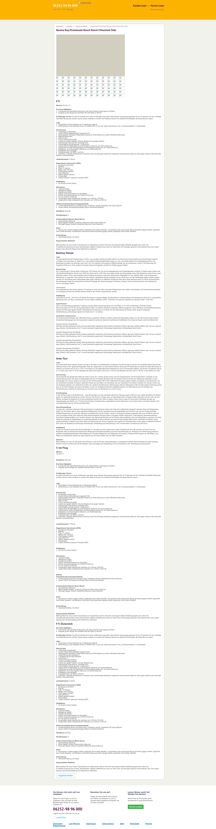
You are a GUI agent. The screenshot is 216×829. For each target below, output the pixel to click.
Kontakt (70, 9)
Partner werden (135, 807)
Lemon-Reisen (61, 817)
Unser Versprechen (157, 9)
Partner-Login (157, 5)
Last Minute (74, 823)
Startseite (57, 823)
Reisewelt (59, 26)
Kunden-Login (139, 5)
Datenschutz (108, 823)
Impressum (91, 823)
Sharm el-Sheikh (81, 26)
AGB (122, 823)
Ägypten (69, 26)
